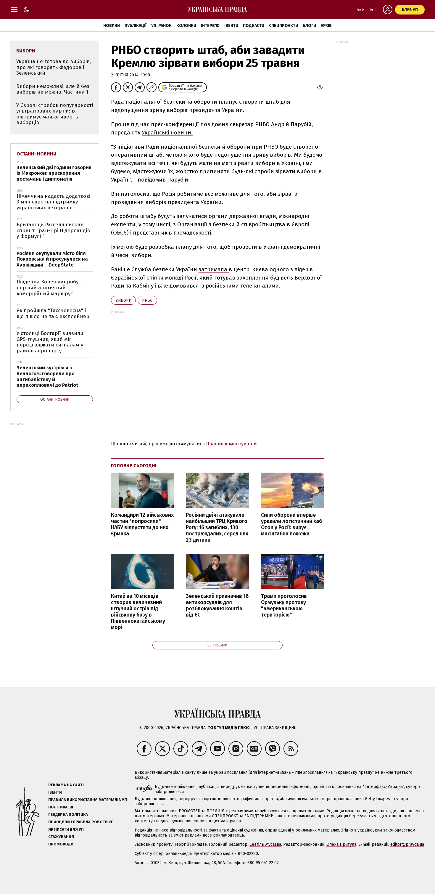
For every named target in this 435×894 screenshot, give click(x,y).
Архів (326, 25)
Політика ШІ (60, 807)
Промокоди (60, 844)
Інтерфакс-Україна (384, 786)
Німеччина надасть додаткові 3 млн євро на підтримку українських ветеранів (53, 202)
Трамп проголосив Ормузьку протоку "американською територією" (284, 605)
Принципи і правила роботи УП (81, 822)
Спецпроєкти (283, 25)
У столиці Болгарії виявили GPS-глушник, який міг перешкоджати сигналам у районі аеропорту (50, 342)
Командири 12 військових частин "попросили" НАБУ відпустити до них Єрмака (142, 524)
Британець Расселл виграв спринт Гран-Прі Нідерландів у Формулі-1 (53, 230)
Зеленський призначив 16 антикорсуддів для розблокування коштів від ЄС (217, 605)
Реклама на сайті (66, 785)
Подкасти (253, 25)
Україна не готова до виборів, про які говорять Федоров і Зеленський (53, 67)
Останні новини (37, 154)
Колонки (186, 25)
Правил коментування (232, 444)
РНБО (147, 300)
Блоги (309, 25)
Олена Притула (341, 844)
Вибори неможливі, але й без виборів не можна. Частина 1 (52, 89)
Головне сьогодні (134, 465)
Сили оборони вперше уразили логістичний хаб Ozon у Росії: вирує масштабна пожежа (291, 524)
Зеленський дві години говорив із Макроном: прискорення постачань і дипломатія (54, 173)
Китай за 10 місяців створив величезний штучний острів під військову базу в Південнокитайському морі (138, 612)
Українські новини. (167, 132)
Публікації (135, 25)
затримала (214, 269)
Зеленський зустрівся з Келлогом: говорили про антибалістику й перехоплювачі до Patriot (47, 376)
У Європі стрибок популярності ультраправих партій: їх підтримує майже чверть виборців (54, 114)
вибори (123, 300)
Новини (111, 25)
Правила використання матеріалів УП (87, 799)
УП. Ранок (161, 25)
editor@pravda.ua (407, 844)
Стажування (61, 836)
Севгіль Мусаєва (265, 844)
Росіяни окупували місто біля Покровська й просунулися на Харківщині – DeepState (52, 259)
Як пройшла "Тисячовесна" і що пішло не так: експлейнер (53, 313)
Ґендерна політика (68, 814)
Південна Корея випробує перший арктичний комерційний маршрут (49, 287)
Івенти (231, 25)
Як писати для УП (66, 829)
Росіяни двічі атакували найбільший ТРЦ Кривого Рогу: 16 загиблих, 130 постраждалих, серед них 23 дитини (217, 527)
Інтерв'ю (210, 25)
